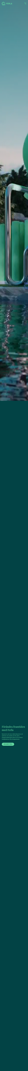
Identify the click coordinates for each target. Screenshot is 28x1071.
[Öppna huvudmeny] (25, 3)
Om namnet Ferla (8, 744)
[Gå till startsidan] (7, 3)
